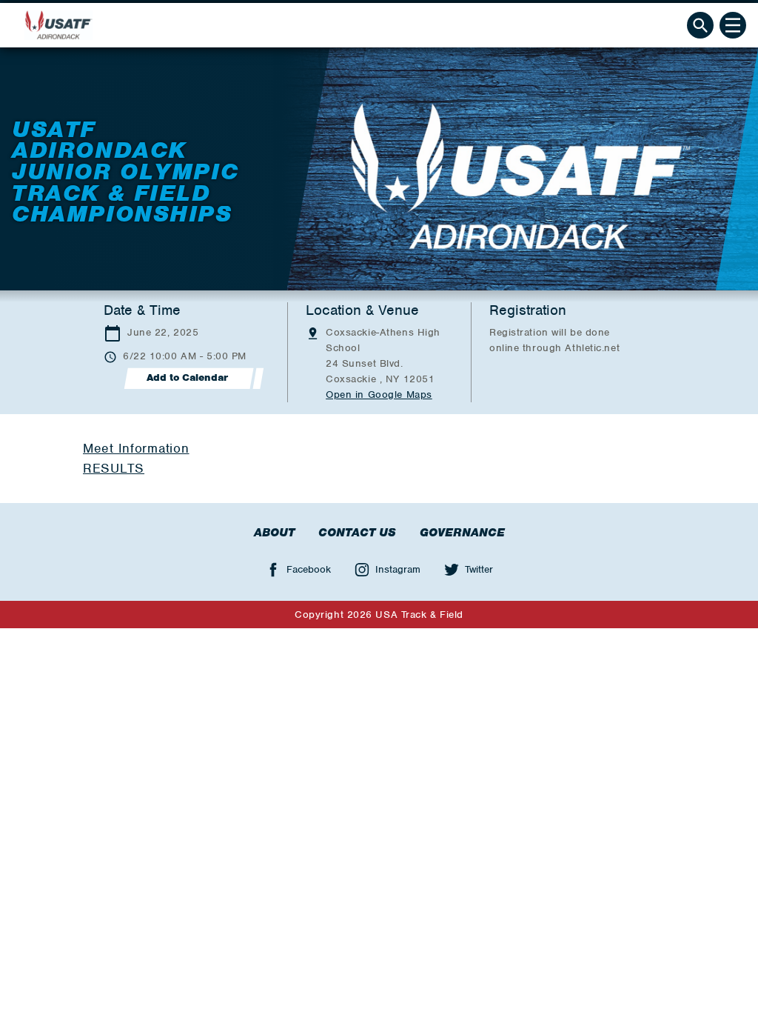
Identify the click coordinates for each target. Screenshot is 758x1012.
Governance (462, 533)
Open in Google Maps (379, 394)
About (274, 533)
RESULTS (113, 468)
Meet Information (136, 448)
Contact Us (357, 533)
